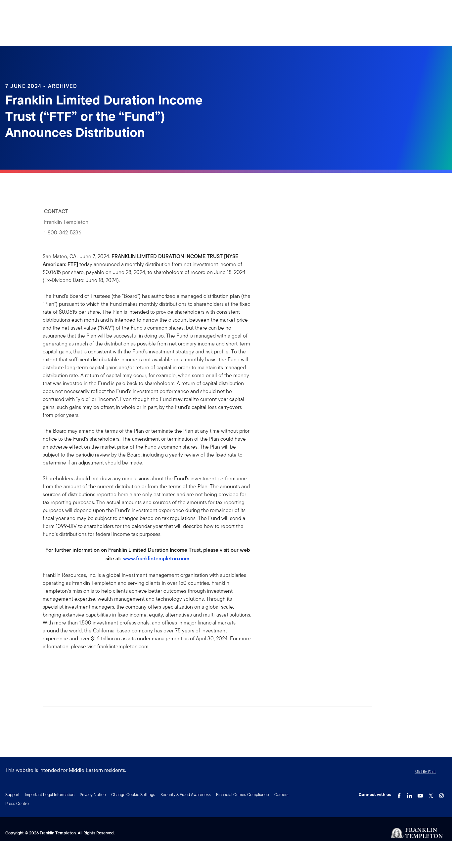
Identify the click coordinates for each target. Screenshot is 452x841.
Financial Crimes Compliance (242, 794)
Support (12, 794)
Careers (281, 794)
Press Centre (17, 803)
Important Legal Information (49, 794)
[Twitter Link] (431, 794)
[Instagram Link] (441, 794)
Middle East (425, 772)
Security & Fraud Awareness (185, 794)
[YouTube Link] (420, 794)
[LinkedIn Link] (409, 794)
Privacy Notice (93, 794)
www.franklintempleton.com (156, 558)
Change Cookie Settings (133, 794)
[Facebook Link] (399, 794)
